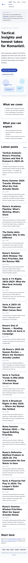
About (18, 2)
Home (10, 2)
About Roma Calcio (8, 74)
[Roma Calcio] (4, 4)
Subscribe (11, 6)
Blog (14, 2)
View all (25, 147)
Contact (24, 2)
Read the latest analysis (9, 70)
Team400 (5, 16)
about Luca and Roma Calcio (8, 541)
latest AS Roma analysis (15, 539)
